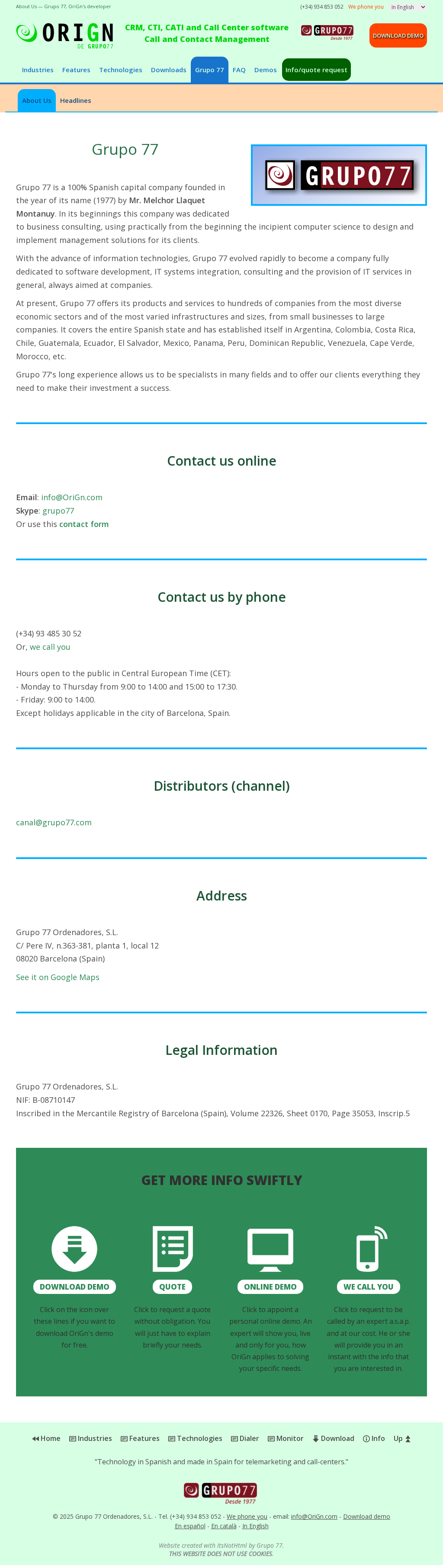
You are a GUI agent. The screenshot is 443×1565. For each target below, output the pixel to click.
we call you (50, 647)
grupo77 (58, 510)
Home (50, 1438)
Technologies (120, 69)
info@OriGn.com (72, 497)
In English (255, 1526)
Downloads (168, 69)
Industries (38, 69)
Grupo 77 (209, 69)
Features (76, 69)
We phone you (247, 1516)
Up (399, 1438)
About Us (36, 100)
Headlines (75, 100)
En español (190, 1526)
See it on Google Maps (58, 977)
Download (336, 1438)
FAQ (239, 69)
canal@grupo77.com (54, 822)
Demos (265, 69)
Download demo (398, 35)
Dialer (248, 1438)
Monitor (289, 1438)
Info (377, 1438)
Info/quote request (316, 69)
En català (224, 1526)
